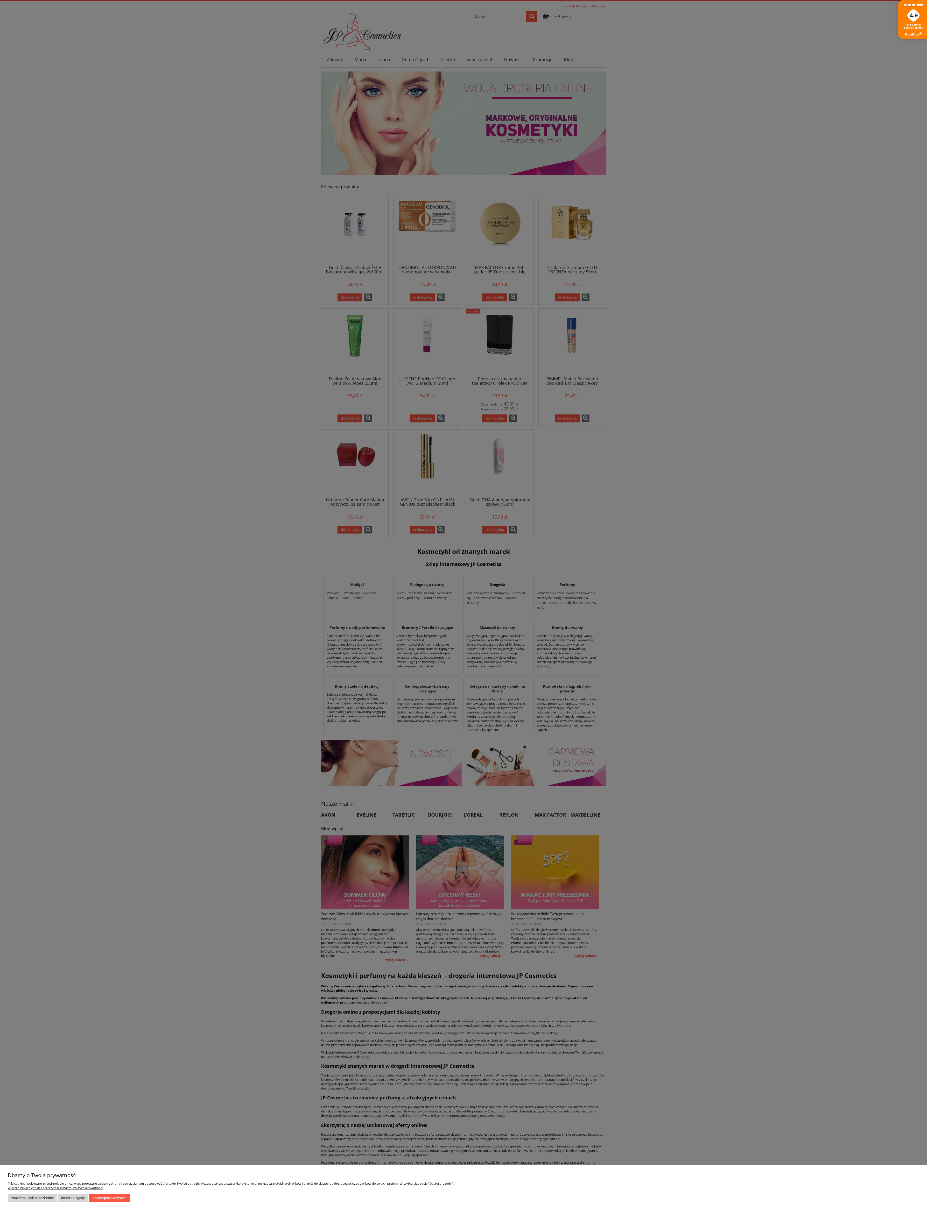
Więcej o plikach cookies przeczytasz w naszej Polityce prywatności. (55, 1188)
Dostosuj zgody (73, 1198)
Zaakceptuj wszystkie (109, 1198)
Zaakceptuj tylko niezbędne (32, 1198)
